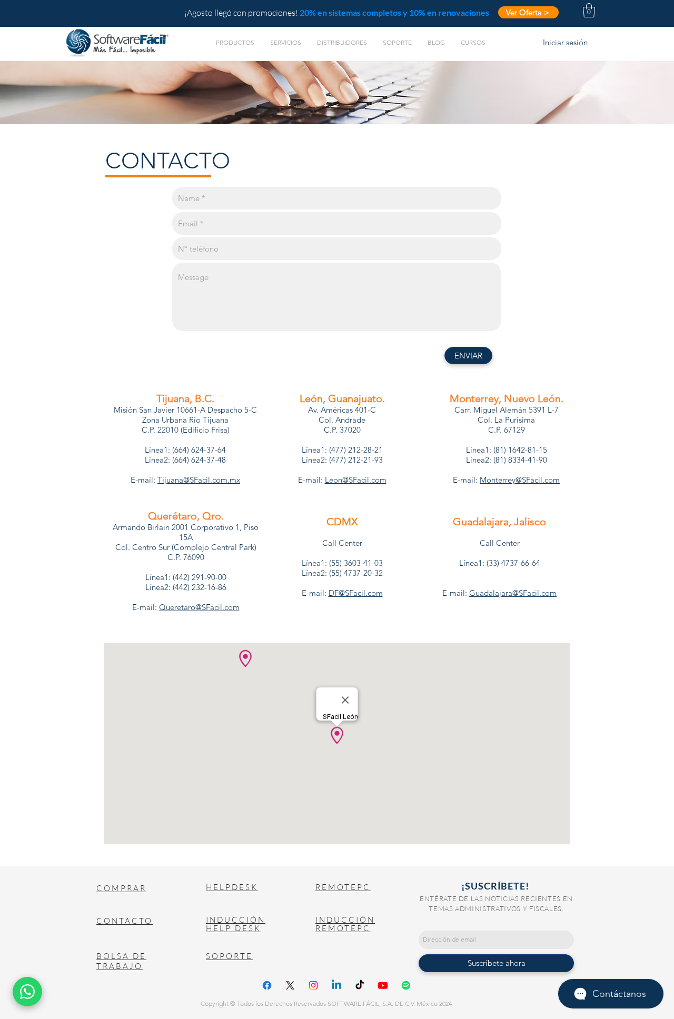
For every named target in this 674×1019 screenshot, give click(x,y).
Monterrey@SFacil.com (520, 480)
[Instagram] (313, 985)
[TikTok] (359, 985)
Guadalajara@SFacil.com (513, 593)
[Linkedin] (336, 985)
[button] (589, 10)
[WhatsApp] (27, 991)
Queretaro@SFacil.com (199, 607)
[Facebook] (267, 985)
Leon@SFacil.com (355, 480)
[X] (290, 985)
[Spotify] (406, 985)
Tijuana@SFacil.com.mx (198, 480)
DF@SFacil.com (356, 593)
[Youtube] (383, 985)
